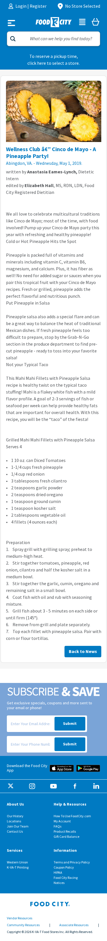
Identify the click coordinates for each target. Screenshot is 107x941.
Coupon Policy (64, 867)
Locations (14, 821)
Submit (70, 723)
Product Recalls (65, 831)
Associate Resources (73, 925)
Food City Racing (66, 877)
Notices (59, 883)
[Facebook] (74, 786)
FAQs (57, 826)
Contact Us (15, 831)
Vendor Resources (19, 918)
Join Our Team (18, 826)
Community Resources (23, 925)
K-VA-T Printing (18, 867)
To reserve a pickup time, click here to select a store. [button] (53, 59)
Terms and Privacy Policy (72, 862)
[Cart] (95, 23)
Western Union (17, 862)
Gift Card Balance (66, 836)
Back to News (83, 651)
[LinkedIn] (96, 786)
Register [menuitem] (38, 6)
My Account (62, 821)
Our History (15, 816)
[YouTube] (53, 786)
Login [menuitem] (21, 6)
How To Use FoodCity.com (72, 816)
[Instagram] (32, 786)
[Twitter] (10, 786)
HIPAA (58, 872)
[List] (82, 23)
